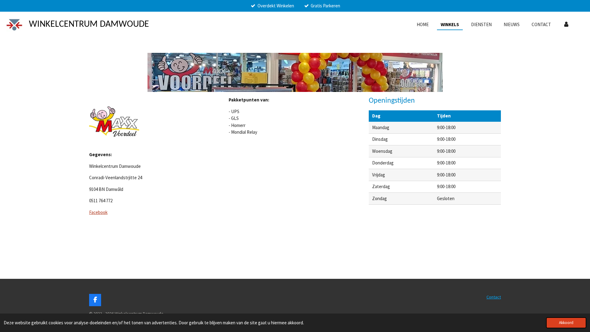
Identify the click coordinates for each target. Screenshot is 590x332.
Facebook (98, 212)
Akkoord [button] (566, 322)
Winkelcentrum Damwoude (89, 24)
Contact (493, 297)
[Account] (566, 25)
